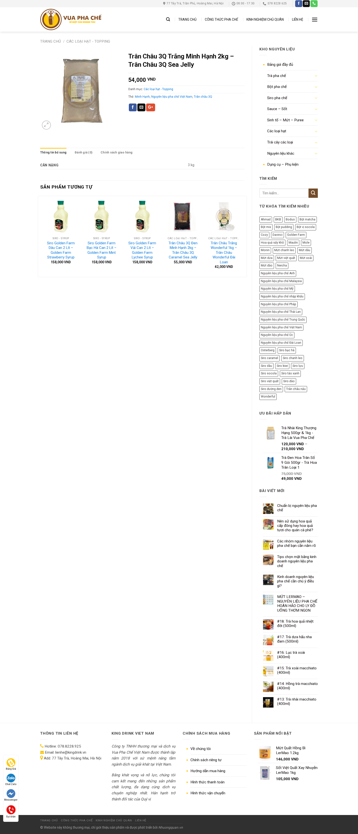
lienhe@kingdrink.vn (70, 752)
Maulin (293, 242)
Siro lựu (297, 366)
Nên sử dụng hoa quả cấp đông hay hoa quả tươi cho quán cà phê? (295, 525)
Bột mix (266, 227)
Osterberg (267, 350)
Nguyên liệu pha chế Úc (277, 335)
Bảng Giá (11, 769)
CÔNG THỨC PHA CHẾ (221, 19)
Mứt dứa (267, 258)
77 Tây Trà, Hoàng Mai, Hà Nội (76, 758)
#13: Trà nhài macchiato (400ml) (296, 701)
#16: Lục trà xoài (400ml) (291, 654)
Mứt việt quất (286, 258)
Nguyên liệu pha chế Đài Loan (281, 342)
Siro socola (269, 373)
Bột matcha (307, 219)
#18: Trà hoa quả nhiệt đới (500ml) (295, 623)
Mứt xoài (306, 258)
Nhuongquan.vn (170, 827)
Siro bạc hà (286, 350)
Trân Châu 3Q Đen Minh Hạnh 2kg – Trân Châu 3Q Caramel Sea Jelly (183, 250)
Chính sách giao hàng (116, 152)
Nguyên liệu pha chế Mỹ (277, 288)
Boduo (290, 219)
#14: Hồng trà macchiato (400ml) (297, 686)
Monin (265, 250)
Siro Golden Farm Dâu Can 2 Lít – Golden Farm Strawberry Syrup (61, 250)
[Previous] (40, 236)
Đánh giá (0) (83, 152)
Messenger (11, 799)
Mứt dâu (304, 250)
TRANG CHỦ (187, 19)
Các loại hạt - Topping (88, 41)
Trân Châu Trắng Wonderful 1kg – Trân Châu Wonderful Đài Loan (224, 252)
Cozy (264, 235)
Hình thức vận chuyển (207, 793)
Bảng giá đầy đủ (280, 64)
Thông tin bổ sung (53, 152)
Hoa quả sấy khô (272, 242)
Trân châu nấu (296, 389)
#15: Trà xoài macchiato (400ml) (297, 670)
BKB (278, 219)
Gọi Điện (11, 816)
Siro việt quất (270, 381)
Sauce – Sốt (277, 109)
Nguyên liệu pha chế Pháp (278, 304)
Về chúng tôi (200, 749)
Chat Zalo (11, 784)
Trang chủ (50, 41)
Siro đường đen (271, 389)
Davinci (278, 235)
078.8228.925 (69, 746)
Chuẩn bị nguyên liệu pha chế (297, 507)
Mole (306, 242)
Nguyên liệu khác (280, 153)
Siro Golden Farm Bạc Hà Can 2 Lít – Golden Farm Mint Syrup (101, 250)
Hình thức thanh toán (207, 782)
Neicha (282, 265)
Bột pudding (284, 227)
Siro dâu (266, 366)
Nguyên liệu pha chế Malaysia (281, 281)
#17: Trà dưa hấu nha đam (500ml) (294, 639)
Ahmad (266, 219)
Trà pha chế (276, 76)
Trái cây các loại (280, 142)
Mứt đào (267, 265)
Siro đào (289, 381)
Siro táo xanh (290, 373)
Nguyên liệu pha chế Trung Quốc (283, 319)
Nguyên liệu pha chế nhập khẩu (282, 296)
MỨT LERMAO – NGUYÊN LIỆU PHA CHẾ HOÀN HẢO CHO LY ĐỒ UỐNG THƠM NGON (297, 603)
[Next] (244, 236)
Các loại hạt (276, 131)
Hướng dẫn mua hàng (207, 771)
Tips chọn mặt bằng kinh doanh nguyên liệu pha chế (296, 561)
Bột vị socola (306, 227)
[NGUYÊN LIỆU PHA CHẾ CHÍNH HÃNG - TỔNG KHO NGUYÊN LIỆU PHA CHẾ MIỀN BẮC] (71, 19)
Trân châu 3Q (203, 96)
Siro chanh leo (292, 358)
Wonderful (268, 396)
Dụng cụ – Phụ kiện (283, 164)
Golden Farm (296, 235)
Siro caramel (269, 358)
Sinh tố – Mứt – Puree (285, 120)
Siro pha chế (277, 98)
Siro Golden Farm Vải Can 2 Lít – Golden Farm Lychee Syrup (142, 250)
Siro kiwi (282, 366)
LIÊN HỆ (297, 19)
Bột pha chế (277, 87)
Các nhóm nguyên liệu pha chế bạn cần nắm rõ (296, 543)
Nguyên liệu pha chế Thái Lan (281, 311)
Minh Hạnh (142, 96)
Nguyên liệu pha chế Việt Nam (281, 327)
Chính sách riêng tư (206, 760)
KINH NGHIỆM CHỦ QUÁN (265, 19)
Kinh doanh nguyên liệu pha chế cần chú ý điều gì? (295, 581)
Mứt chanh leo (284, 250)
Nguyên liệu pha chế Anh (278, 273)
